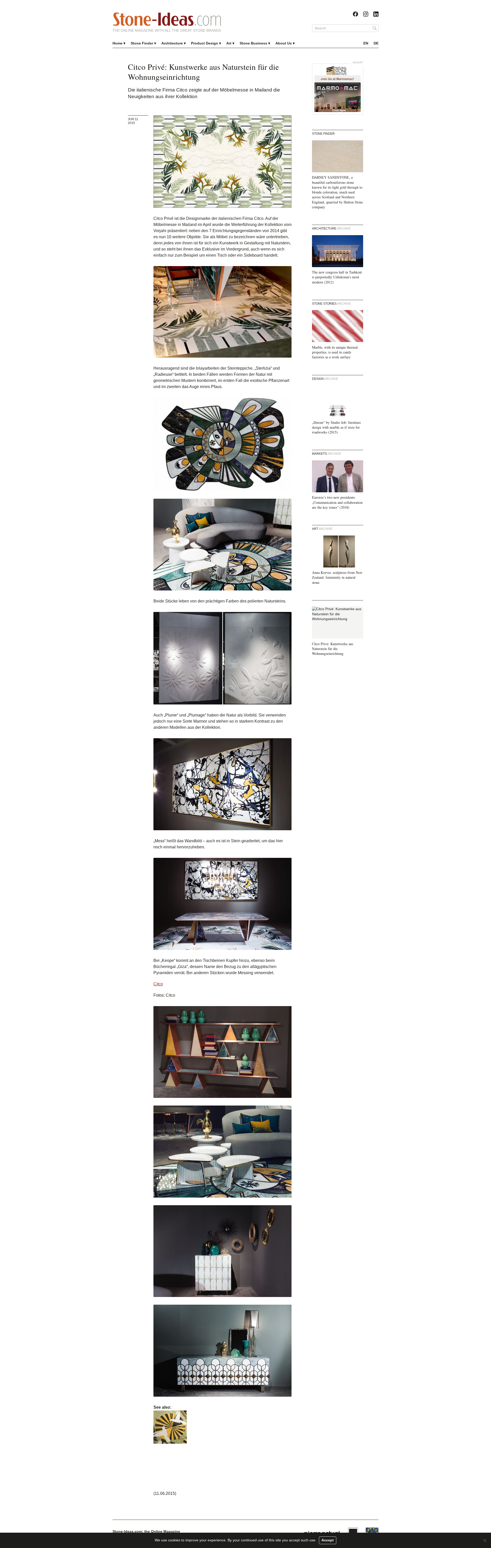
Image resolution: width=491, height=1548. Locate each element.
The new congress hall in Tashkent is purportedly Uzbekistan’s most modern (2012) (337, 277)
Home (117, 43)
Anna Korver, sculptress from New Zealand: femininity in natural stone (337, 577)
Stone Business (253, 43)
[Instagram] (365, 14)
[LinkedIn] (375, 14)
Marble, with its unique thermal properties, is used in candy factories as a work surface (335, 352)
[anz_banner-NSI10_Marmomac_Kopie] (338, 89)
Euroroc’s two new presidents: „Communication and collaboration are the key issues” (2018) (337, 502)
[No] (484, 1540)
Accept (327, 1540)
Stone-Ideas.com (167, 19)
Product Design (204, 43)
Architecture (172, 43)
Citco (158, 984)
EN (365, 43)
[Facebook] (355, 14)
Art (228, 43)
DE (376, 43)
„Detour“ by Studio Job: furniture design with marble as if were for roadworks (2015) (336, 427)
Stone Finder (142, 43)
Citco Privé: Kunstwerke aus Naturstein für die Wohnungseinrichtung (332, 648)
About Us (283, 43)
